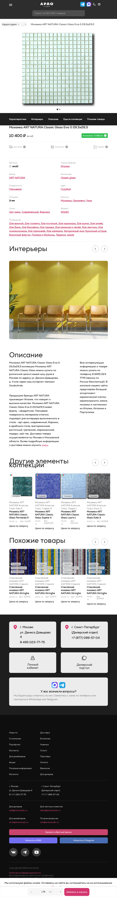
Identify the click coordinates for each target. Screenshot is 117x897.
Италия (65, 166)
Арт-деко (14, 212)
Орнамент (79, 200)
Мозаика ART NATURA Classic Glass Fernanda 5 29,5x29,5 (19, 516)
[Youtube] (36, 852)
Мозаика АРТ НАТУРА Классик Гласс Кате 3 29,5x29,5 (96, 505)
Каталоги (13, 774)
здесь (45, 445)
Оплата (44, 762)
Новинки (44, 744)
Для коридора (67, 223)
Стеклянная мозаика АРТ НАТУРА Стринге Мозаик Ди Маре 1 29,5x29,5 (19, 581)
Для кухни (83, 223)
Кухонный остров (95, 231)
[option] (58, 70)
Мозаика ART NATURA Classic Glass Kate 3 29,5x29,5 (96, 516)
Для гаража (47, 227)
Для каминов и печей (68, 227)
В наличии (45, 738)
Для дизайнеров (17, 756)
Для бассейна (30, 227)
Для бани (15, 227)
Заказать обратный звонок (58, 832)
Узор (89, 200)
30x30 (65, 212)
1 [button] (57, 109)
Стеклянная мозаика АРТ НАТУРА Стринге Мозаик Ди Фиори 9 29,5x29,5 (71, 581)
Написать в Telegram (83, 840)
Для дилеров (46, 774)
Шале (70, 234)
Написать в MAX (33, 840)
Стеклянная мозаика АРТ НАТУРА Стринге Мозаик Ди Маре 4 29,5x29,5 (97, 581)
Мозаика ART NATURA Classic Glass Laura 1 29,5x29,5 (70, 516)
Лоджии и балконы (43, 234)
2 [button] (59, 109)
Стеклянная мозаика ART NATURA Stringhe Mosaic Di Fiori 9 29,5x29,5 (71, 593)
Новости (13, 732)
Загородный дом (74, 231)
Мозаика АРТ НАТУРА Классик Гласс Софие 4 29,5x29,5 (44, 505)
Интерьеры (37, 119)
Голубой (66, 189)
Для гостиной (49, 223)
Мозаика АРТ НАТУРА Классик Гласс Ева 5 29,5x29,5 (18, 505)
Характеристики (17, 119)
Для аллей (96, 223)
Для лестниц (89, 227)
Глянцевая (15, 189)
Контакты (14, 750)
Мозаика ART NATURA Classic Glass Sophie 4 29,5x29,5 (44, 516)
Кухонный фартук (19, 234)
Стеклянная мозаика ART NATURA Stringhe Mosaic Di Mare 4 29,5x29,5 (97, 593)
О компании (15, 738)
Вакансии (45, 768)
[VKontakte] (13, 852)
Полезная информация (20, 768)
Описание (53, 119)
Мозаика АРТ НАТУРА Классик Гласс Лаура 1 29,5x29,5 (70, 505)
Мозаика (66, 200)
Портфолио (14, 744)
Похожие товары (96, 119)
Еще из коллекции (72, 119)
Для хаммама (54, 231)
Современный (30, 212)
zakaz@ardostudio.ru (50, 810)
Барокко (45, 212)
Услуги (43, 750)
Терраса (61, 234)
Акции (12, 762)
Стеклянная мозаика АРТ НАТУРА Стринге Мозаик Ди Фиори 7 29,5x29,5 (45, 581)
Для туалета (32, 223)
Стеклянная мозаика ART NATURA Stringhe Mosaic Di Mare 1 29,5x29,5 (19, 593)
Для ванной (16, 223)
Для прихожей (36, 231)
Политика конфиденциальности (25, 873)
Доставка (45, 732)
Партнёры (45, 756)
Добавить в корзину (76, 892)
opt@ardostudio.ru (18, 810)
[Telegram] (25, 852)
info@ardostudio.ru (49, 822)
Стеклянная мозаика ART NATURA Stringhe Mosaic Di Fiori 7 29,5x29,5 (45, 593)
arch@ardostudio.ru (18, 822)
